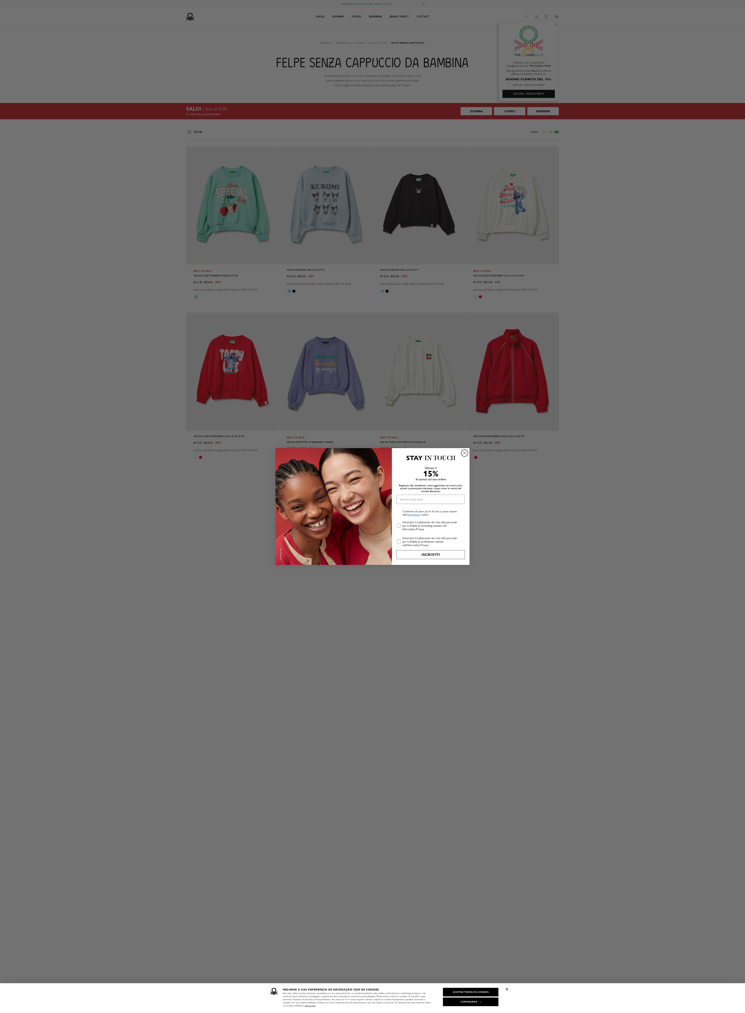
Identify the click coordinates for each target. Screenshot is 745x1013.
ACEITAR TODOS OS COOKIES (471, 992)
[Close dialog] (464, 453)
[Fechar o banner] (507, 989)
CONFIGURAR (469, 1001)
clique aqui (310, 1005)
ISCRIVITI (431, 554)
